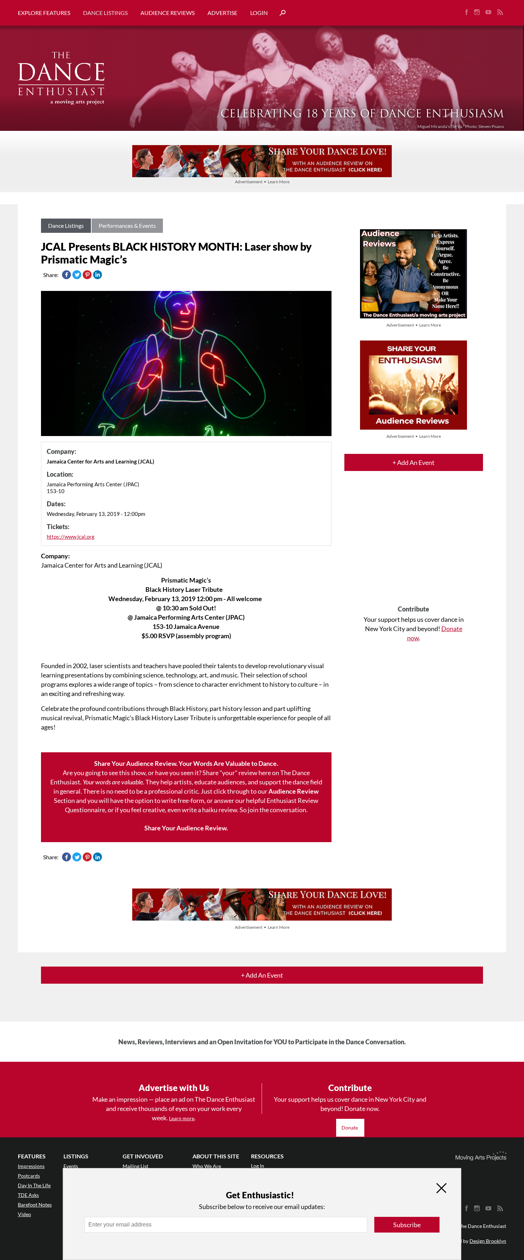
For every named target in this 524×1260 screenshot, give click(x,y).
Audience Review (293, 791)
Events (70, 1166)
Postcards (29, 1176)
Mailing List (135, 1166)
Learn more (181, 1118)
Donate (350, 1128)
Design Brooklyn (487, 1241)
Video (24, 1214)
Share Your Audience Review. (186, 828)
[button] (280, 13)
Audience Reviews (167, 12)
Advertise (222, 12)
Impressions (31, 1166)
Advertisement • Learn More (262, 181)
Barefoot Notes (35, 1205)
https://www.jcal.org (70, 536)
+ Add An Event (413, 462)
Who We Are (206, 1166)
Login (259, 12)
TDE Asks (28, 1195)
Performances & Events (127, 225)
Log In (257, 1166)
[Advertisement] (413, 544)
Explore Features (44, 12)
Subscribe (407, 1225)
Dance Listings (105, 12)
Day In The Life (34, 1185)
